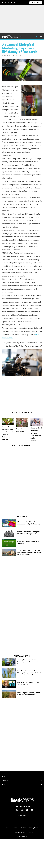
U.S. (21, 36)
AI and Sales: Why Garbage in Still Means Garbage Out (28, 532)
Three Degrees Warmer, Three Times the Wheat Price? (28, 693)
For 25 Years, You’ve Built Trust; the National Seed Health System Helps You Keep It (29, 552)
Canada (5, 780)
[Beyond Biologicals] (22, 426)
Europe (4, 784)
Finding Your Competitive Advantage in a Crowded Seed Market (28, 662)
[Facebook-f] (2, 2)
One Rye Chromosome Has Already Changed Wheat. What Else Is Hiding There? (29, 673)
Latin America (7, 789)
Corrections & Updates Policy (23, 832)
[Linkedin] (11, 2)
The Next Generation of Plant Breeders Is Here (28, 684)
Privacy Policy (33, 828)
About (6, 828)
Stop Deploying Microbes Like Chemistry (28, 542)
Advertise (14, 828)
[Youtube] (14, 2)
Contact (23, 828)
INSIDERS (22, 516)
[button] (41, 36)
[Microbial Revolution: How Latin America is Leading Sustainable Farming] (8, 424)
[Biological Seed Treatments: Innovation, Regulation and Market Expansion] (36, 425)
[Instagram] (8, 2)
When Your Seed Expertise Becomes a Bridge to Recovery (28, 523)
